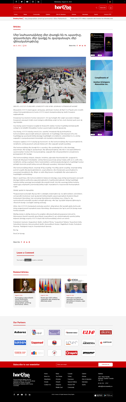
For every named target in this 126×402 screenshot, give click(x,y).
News (25, 14)
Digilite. (72, 394)
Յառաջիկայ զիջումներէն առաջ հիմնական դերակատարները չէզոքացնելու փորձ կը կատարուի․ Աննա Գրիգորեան (24, 301)
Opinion (48, 14)
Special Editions (72, 382)
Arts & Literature (61, 14)
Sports (96, 14)
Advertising (47, 379)
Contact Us (47, 384)
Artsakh (58, 382)
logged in (28, 260)
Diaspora (58, 384)
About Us (47, 376)
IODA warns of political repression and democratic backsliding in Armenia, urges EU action (75, 300)
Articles (74, 14)
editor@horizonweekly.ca (105, 386)
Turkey (69, 376)
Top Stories (59, 376)
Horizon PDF (107, 14)
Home (15, 14)
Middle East (59, 387)
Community (36, 14)
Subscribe (103, 7)
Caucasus (71, 379)
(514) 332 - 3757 (103, 383)
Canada (70, 373)
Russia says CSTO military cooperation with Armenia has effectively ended (83, 18)
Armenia (58, 379)
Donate (16, 7)
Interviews (85, 14)
